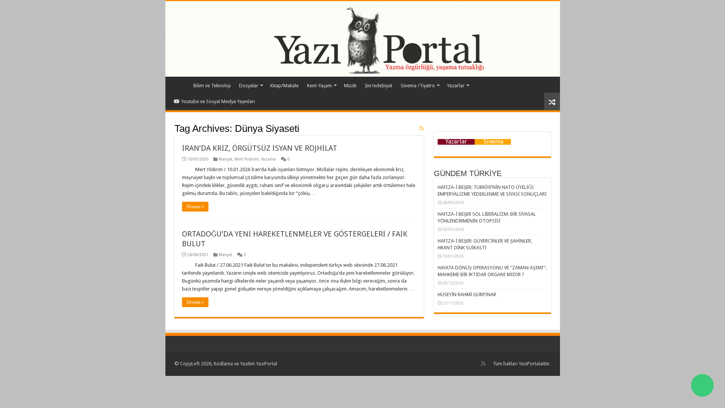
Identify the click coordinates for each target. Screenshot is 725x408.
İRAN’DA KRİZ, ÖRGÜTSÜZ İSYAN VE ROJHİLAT (259, 148)
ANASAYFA (179, 85)
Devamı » (195, 206)
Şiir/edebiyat (378, 85)
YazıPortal (529, 363)
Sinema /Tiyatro (418, 85)
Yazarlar (455, 85)
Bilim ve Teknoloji (212, 85)
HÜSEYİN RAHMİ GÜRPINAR (467, 294)
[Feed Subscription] (421, 128)
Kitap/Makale (284, 85)
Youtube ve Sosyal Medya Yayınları (218, 101)
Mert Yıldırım (246, 159)
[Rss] (483, 363)
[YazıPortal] (362, 39)
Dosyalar (248, 85)
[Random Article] (552, 101)
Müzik (350, 85)
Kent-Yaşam (319, 85)
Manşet (225, 159)
